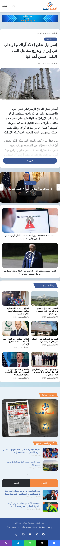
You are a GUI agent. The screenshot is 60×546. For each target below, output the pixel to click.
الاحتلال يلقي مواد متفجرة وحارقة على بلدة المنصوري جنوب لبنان (47, 311)
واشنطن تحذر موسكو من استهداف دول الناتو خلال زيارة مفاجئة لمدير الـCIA (17, 372)
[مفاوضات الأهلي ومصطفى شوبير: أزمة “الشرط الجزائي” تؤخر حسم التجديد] (50, 507)
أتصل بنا (42, 527)
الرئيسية (51, 33)
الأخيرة (44, 483)
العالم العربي (42, 33)
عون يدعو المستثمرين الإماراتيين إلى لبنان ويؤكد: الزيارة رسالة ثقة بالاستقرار (45, 372)
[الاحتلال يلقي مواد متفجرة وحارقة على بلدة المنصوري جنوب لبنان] (44, 298)
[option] (30, 187)
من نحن (50, 527)
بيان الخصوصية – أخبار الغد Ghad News (22, 527)
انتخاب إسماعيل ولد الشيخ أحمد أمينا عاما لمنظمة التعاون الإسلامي (16, 341)
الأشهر (16, 483)
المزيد (30, 161)
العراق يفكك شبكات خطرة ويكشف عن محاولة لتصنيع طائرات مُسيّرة (18, 311)
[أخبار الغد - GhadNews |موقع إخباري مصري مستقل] (50, 6)
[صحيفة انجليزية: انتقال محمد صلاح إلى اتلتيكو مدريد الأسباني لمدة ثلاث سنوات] (50, 453)
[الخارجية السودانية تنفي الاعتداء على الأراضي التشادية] (44, 328)
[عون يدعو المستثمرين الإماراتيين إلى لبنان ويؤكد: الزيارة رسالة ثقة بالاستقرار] (44, 359)
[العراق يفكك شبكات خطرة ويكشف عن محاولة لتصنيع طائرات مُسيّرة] (15, 298)
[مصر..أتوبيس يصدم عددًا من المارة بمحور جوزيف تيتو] (50, 465)
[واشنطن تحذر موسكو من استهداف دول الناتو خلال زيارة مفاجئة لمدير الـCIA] (15, 359)
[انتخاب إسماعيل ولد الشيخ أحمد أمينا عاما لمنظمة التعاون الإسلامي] (15, 328)
